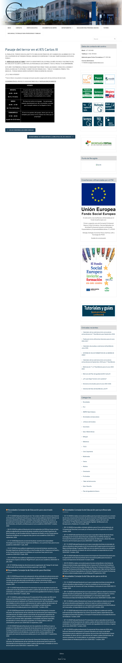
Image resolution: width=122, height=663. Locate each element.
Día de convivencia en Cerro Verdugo (21, 130)
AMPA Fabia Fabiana (89, 412)
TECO (84, 446)
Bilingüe (85, 436)
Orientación (86, 471)
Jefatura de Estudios (89, 422)
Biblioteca (86, 441)
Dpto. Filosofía (87, 486)
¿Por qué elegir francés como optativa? (95, 379)
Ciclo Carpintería (88, 451)
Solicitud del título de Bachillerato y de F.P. (95, 389)
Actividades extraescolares (91, 417)
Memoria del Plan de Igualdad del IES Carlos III (96, 374)
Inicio (9, 28)
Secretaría (86, 427)
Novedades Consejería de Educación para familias (29, 570)
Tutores (106, 28)
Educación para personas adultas (88, 28)
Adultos (85, 466)
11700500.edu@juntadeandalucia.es (107, 5)
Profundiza (86, 476)
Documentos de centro (49, 28)
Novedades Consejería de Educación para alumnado (30, 510)
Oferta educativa (32, 28)
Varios (85, 461)
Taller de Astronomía (89, 481)
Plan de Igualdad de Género (91, 491)
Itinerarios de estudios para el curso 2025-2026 (97, 384)
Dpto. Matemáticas (88, 432)
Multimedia (86, 456)
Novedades (86, 402)
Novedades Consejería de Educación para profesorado (87, 510)
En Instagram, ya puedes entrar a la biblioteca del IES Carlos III (50, 136)
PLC (84, 407)
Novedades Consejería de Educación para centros (85, 576)
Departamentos (66, 28)
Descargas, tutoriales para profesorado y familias (24, 33)
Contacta (19, 28)
